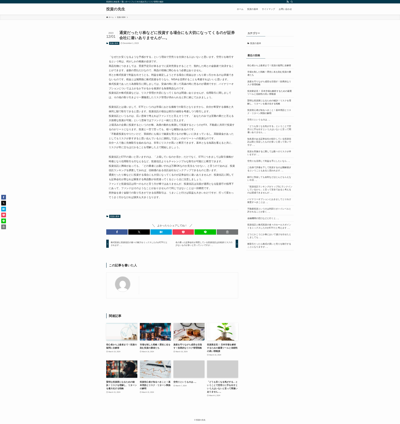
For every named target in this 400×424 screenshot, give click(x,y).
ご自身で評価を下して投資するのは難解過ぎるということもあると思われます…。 (269, 169)
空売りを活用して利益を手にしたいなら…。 (269, 161)
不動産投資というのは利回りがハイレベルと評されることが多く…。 (269, 210)
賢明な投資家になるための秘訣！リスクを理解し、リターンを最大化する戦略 (269, 102)
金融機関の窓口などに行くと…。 (263, 218)
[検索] (292, 1)
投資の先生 (115, 9)
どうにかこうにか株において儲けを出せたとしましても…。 (269, 236)
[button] (117, 232)
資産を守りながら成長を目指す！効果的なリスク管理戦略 (269, 83)
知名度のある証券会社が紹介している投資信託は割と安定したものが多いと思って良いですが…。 (269, 142)
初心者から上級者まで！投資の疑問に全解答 (269, 65)
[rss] (288, 1)
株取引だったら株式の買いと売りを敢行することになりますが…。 (269, 245)
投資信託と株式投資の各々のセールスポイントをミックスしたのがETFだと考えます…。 (269, 226)
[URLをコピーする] (227, 232)
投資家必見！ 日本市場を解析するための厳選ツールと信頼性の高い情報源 (269, 92)
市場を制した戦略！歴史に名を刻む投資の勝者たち (269, 73)
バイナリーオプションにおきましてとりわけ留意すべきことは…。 (269, 201)
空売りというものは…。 (259, 119)
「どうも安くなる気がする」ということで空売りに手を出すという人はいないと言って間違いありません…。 (269, 129)
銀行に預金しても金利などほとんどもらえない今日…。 (269, 178)
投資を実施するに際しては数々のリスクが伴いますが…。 (269, 153)
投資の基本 (114, 43)
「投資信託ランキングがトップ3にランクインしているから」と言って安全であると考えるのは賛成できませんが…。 (269, 189)
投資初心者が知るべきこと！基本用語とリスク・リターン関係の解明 (269, 111)
